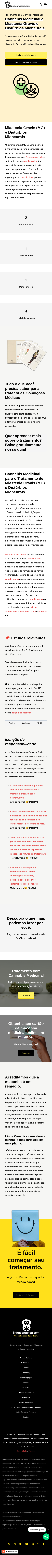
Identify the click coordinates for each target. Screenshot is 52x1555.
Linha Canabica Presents (26, 1412)
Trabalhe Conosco (26, 1363)
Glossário (26, 1387)
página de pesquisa (22, 712)
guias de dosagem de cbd (26, 1463)
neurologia (22, 1471)
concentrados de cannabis (21, 1512)
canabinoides (30, 161)
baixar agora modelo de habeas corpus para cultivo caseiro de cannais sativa (25, 1500)
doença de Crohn (27, 611)
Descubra (26, 995)
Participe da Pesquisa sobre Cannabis (26, 1407)
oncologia (13, 1471)
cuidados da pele (22, 1475)
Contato (26, 1368)
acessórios (10, 1521)
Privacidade (22, 1451)
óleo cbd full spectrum (22, 1459)
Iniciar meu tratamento (26, 55)
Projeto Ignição (26, 1377)
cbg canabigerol (22, 1483)
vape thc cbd (13, 1525)
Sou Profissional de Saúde (26, 62)
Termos (32, 1451)
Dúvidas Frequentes (26, 1392)
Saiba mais (26, 1053)
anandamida (35, 1483)
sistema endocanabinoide (21, 1479)
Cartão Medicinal (26, 1402)
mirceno (15, 1492)
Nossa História (26, 1358)
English (26, 1417)
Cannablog (26, 1372)
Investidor (26, 1397)
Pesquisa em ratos (34, 157)
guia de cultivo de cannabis (29, 1496)
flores (18, 1521)
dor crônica (32, 1467)
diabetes (42, 611)
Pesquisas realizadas (16, 554)
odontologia (40, 1471)
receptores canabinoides (29, 1488)
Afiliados (26, 1382)
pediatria (31, 1471)
